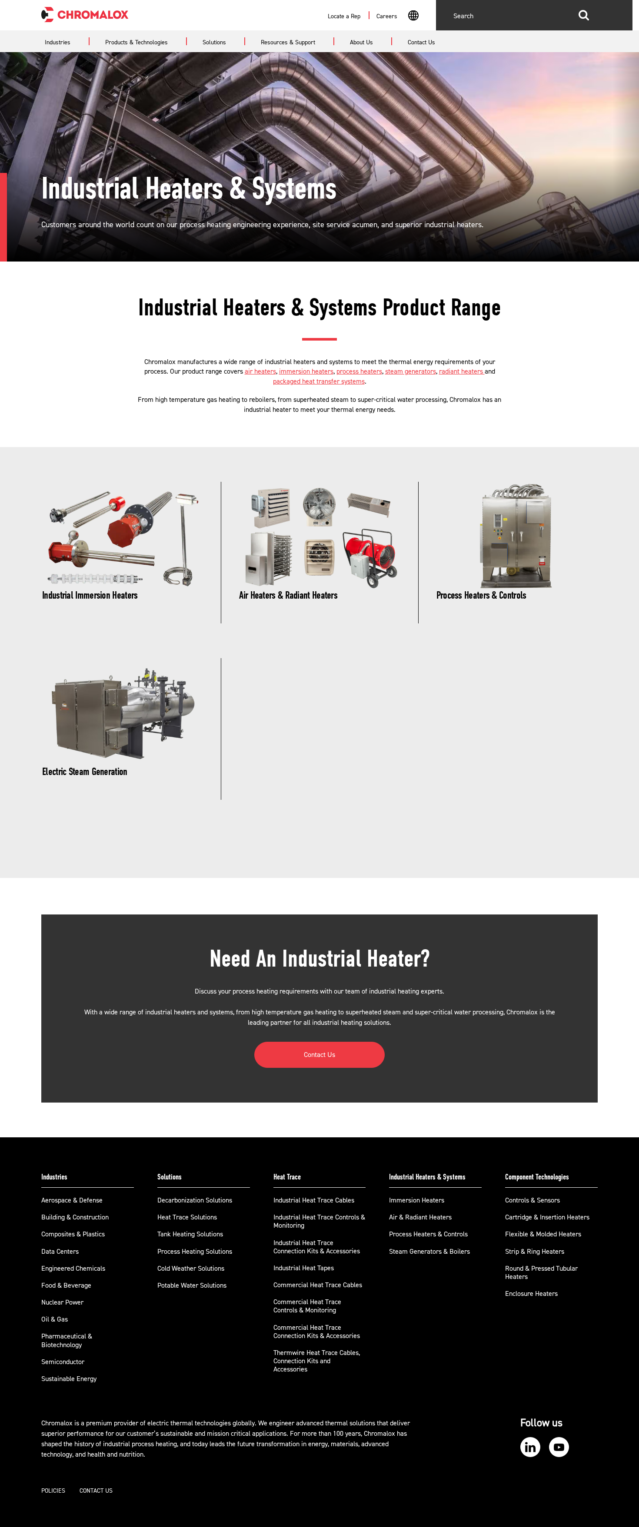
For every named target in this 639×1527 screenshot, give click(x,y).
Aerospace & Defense (72, 1200)
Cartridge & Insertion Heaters (547, 1217)
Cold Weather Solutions (190, 1268)
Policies (53, 1491)
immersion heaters (306, 371)
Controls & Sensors (532, 1200)
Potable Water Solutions (191, 1285)
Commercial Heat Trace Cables (317, 1285)
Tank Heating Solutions (190, 1234)
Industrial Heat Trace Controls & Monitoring (319, 1221)
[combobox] (413, 16)
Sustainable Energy (69, 1379)
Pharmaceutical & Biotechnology (66, 1340)
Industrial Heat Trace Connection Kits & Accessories (316, 1247)
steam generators (410, 371)
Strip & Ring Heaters (534, 1251)
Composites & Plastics (73, 1234)
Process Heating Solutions (194, 1251)
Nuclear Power (62, 1302)
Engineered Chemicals (73, 1268)
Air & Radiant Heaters (420, 1217)
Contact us (96, 1491)
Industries (54, 1177)
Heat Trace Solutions (187, 1217)
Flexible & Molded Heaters (543, 1234)
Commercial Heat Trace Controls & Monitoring (307, 1306)
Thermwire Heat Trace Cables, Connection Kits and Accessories (316, 1361)
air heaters (260, 371)
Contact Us (319, 1054)
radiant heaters (462, 371)
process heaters (359, 371)
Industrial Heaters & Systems (427, 1177)
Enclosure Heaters (531, 1293)
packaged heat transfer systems (319, 381)
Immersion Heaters (416, 1200)
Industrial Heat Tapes (303, 1268)
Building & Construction (75, 1217)
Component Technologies (537, 1177)
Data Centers (60, 1251)
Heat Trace (287, 1177)
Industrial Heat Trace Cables (313, 1200)
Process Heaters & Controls (428, 1234)
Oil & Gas (54, 1319)
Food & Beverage (66, 1285)
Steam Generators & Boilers (429, 1251)
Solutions (169, 1177)
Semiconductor (62, 1362)
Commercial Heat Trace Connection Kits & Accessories (316, 1331)
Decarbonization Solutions (194, 1200)
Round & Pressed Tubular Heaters (541, 1272)
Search (584, 15)
